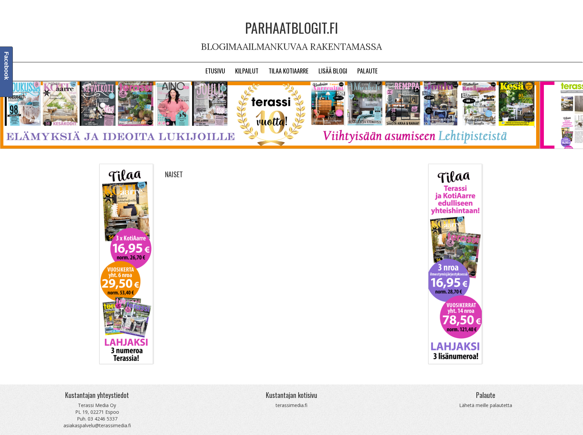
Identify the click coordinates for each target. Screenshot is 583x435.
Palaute (367, 70)
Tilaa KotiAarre (288, 70)
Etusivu (215, 70)
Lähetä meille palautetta (485, 405)
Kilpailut (246, 70)
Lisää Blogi (332, 70)
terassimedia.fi (291, 405)
